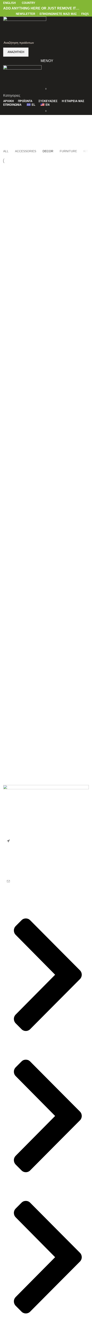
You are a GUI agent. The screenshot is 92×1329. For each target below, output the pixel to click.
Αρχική (39, 132)
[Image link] (46, 806)
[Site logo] (24, 27)
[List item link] (46, 866)
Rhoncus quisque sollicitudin (31, 198)
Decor (53, 132)
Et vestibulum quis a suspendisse (35, 177)
